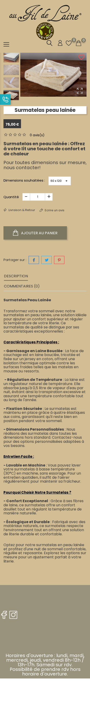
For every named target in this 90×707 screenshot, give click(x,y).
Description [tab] (16, 276)
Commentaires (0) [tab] (22, 286)
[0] (78, 43)
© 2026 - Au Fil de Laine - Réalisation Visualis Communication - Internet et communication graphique (45, 689)
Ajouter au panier (38, 233)
